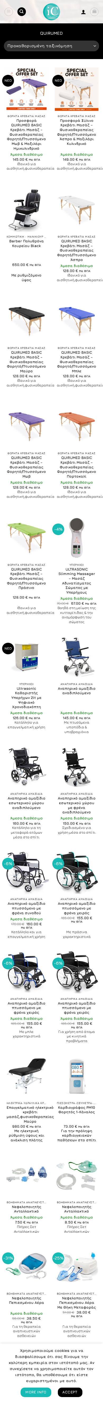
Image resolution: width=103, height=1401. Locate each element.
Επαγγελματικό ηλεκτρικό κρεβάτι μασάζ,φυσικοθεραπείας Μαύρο (30, 1114)
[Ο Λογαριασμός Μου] (83, 12)
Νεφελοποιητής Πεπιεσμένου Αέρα (26, 1300)
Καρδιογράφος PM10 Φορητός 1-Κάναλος (76, 1109)
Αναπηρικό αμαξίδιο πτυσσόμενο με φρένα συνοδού (26, 908)
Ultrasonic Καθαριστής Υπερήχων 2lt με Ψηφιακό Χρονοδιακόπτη (26, 697)
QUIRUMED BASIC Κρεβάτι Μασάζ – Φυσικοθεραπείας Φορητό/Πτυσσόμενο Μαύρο (26, 361)
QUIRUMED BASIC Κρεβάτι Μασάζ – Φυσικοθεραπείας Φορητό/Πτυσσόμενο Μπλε (76, 361)
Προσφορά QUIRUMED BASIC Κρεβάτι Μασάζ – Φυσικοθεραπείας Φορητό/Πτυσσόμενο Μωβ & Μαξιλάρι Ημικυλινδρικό (26, 134)
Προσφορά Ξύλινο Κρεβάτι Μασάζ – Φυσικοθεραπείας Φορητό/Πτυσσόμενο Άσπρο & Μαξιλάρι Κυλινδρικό (76, 132)
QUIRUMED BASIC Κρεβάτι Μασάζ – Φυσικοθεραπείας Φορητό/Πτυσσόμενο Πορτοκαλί (76, 467)
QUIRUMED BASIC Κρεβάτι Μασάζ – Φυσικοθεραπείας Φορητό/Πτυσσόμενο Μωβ (26, 467)
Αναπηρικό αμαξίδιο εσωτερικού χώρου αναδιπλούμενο (26, 802)
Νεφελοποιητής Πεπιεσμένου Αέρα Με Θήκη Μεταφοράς (76, 1302)
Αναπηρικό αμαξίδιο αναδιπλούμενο (77, 690)
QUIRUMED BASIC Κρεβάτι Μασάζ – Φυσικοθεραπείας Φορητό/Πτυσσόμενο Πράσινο (26, 578)
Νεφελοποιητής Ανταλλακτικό (26, 1209)
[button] (8, 12)
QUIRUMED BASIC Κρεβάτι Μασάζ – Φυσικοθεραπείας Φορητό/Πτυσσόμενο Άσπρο (76, 250)
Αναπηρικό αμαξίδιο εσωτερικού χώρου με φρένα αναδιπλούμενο (77, 805)
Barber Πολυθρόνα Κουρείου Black (26, 243)
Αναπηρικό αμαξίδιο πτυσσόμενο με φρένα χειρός (77, 908)
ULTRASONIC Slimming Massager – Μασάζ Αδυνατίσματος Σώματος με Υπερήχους (76, 580)
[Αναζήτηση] (21, 11)
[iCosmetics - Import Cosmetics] (51, 12)
